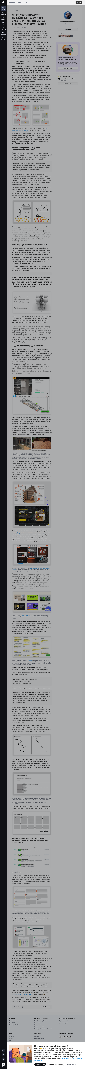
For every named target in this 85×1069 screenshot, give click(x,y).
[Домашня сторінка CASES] (3, 2)
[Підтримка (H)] (3, 1050)
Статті (25, 2)
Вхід (80, 2)
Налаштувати (71, 1064)
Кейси (19, 2)
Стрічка (12, 2)
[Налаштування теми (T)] (3, 1059)
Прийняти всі (40, 1064)
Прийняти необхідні (56, 1064)
